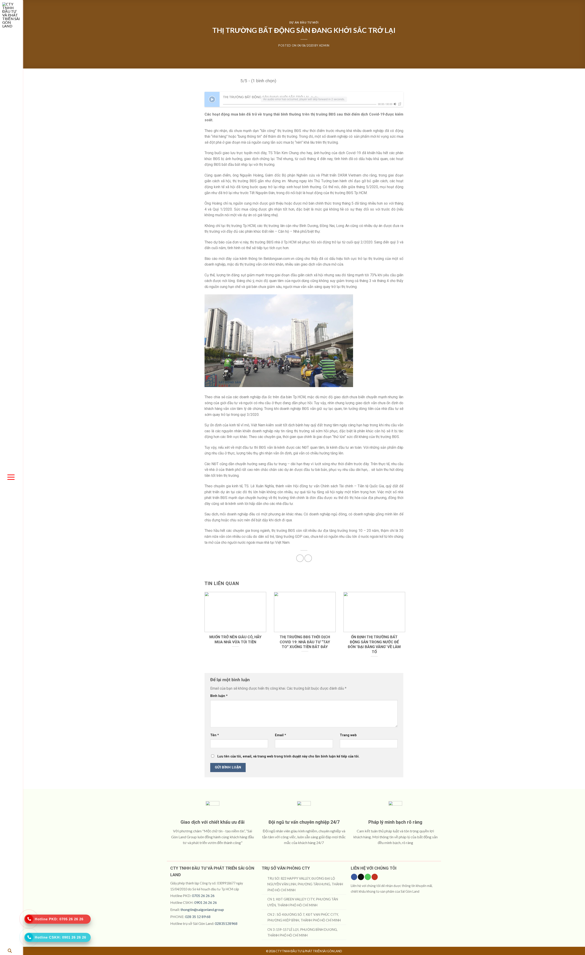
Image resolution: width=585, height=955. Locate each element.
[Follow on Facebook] (354, 877)
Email (280, 735)
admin (324, 45)
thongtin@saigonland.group (202, 909)
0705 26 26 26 (203, 895)
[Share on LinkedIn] (308, 558)
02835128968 (226, 923)
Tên (214, 735)
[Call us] (368, 877)
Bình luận (219, 696)
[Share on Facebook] (300, 558)
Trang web (348, 735)
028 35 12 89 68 (197, 916)
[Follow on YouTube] (375, 877)
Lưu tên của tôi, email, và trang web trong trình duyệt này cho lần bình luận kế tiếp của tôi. (288, 756)
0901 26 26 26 (205, 902)
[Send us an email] (361, 877)
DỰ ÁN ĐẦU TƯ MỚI (304, 22)
